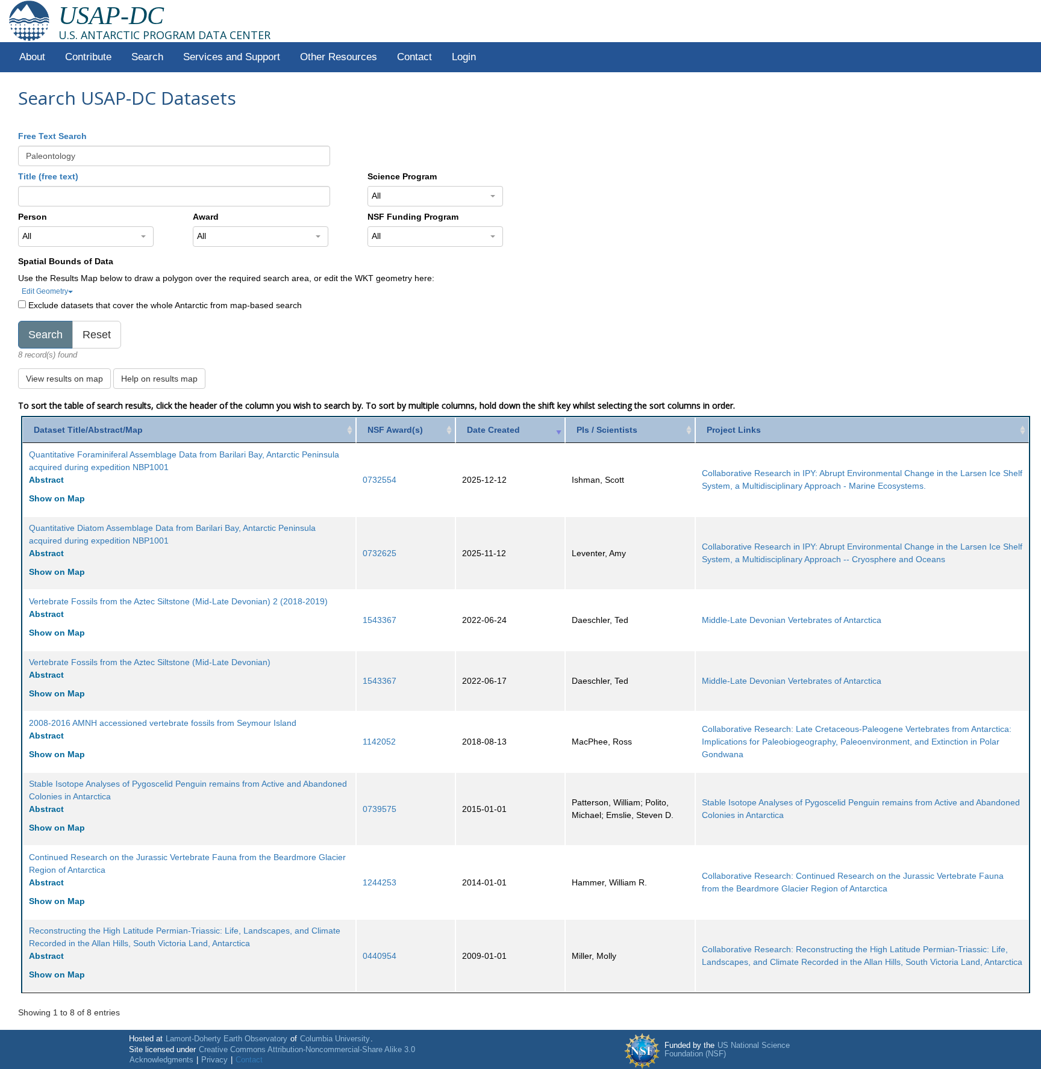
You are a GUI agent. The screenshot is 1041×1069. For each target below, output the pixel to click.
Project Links (734, 430)
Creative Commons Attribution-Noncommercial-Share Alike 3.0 (307, 1050)
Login (464, 57)
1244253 (379, 882)
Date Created (493, 430)
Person (32, 217)
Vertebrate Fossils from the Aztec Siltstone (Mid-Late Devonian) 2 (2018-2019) (178, 601)
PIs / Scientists (607, 430)
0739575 (379, 809)
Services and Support (231, 57)
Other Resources (338, 57)
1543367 (379, 620)
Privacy (214, 1060)
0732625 (379, 553)
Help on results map (159, 378)
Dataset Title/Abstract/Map (88, 430)
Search (147, 57)
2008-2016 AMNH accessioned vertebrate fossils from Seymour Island (162, 723)
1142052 (379, 741)
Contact (414, 57)
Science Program (402, 176)
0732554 (379, 480)
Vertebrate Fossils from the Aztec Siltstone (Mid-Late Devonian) (149, 662)
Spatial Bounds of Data (65, 261)
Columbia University (335, 1039)
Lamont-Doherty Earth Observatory (226, 1039)
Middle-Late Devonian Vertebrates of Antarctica (791, 620)
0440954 (379, 956)
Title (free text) (48, 176)
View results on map (64, 378)
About (32, 57)
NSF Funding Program (412, 217)
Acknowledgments (161, 1060)
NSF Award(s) (395, 430)
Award (206, 217)
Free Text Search (52, 136)
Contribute (88, 57)
